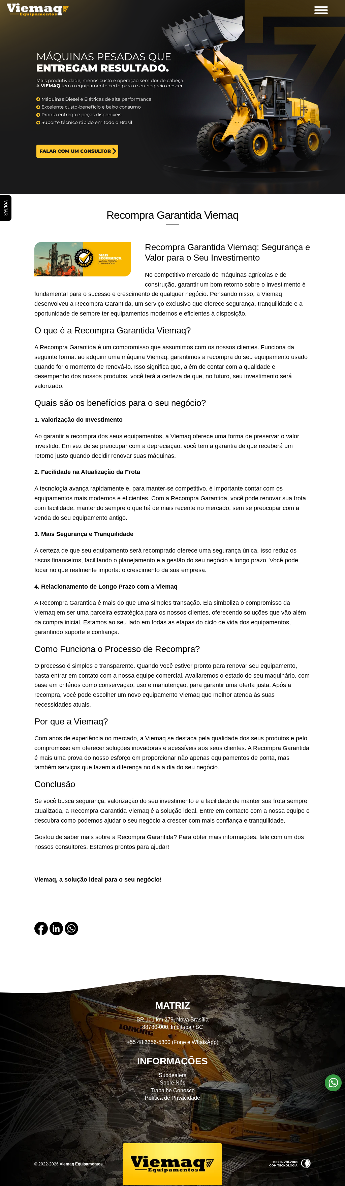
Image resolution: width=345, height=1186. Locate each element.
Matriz (172, 1005)
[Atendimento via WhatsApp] (333, 1090)
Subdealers (172, 1075)
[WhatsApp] (71, 933)
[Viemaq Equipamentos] (45, 10)
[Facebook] (41, 933)
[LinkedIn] (56, 933)
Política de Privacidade (172, 1098)
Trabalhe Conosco (173, 1090)
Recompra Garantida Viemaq (172, 215)
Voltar (5, 208)
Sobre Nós (172, 1083)
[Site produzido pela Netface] (290, 1166)
